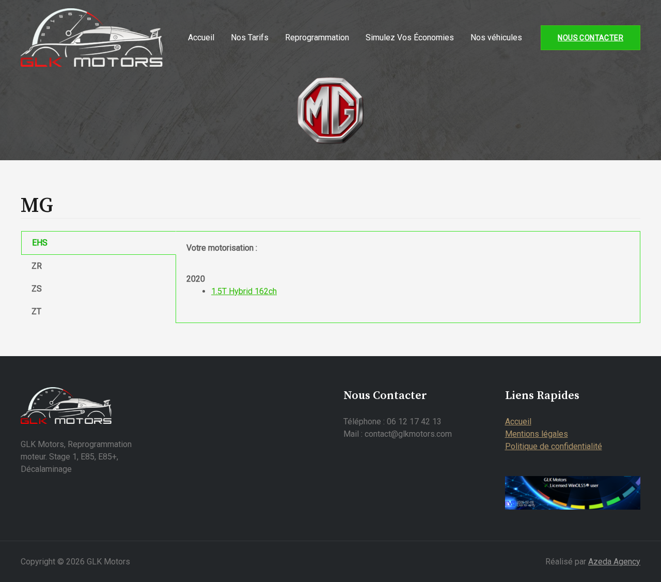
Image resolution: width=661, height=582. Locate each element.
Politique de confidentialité (553, 446)
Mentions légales (536, 434)
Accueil (201, 37)
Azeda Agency (614, 561)
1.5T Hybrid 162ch (244, 291)
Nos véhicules (496, 37)
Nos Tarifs (250, 37)
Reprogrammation (317, 37)
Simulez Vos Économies (410, 37)
